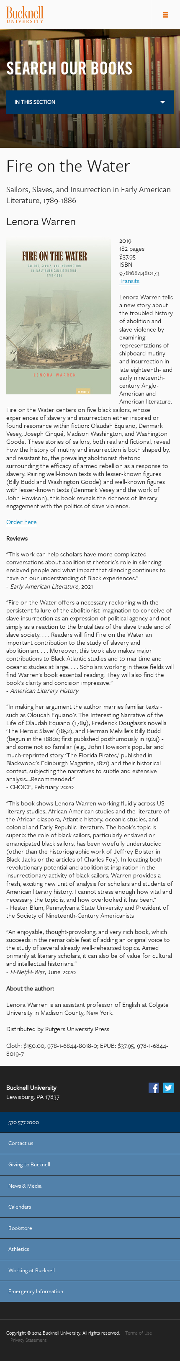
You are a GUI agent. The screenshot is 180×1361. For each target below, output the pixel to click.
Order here (21, 521)
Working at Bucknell (31, 1270)
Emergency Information (35, 1291)
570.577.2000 (23, 1122)
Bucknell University (25, 14)
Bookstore (20, 1228)
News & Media (24, 1185)
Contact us (20, 1143)
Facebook (154, 1088)
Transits (129, 280)
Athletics (18, 1249)
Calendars (19, 1206)
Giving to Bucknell (29, 1164)
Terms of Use (138, 1333)
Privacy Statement (28, 1340)
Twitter (168, 1088)
